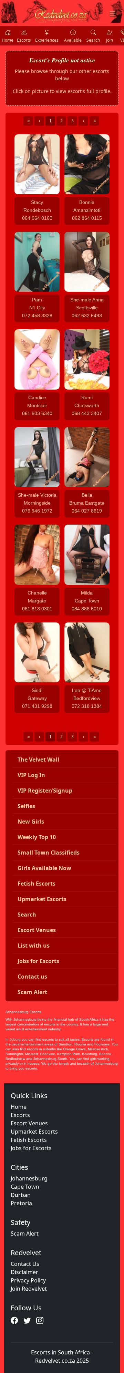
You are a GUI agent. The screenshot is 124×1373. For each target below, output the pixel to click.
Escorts (20, 1115)
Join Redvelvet (29, 1288)
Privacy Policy (28, 1280)
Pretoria (21, 1203)
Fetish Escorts (29, 1140)
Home (19, 1107)
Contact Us (25, 1264)
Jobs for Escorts (31, 1148)
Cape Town (25, 1186)
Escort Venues (29, 1123)
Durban (21, 1195)
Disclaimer (24, 1272)
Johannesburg (29, 1178)
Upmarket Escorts (34, 1131)
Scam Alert (25, 1233)
